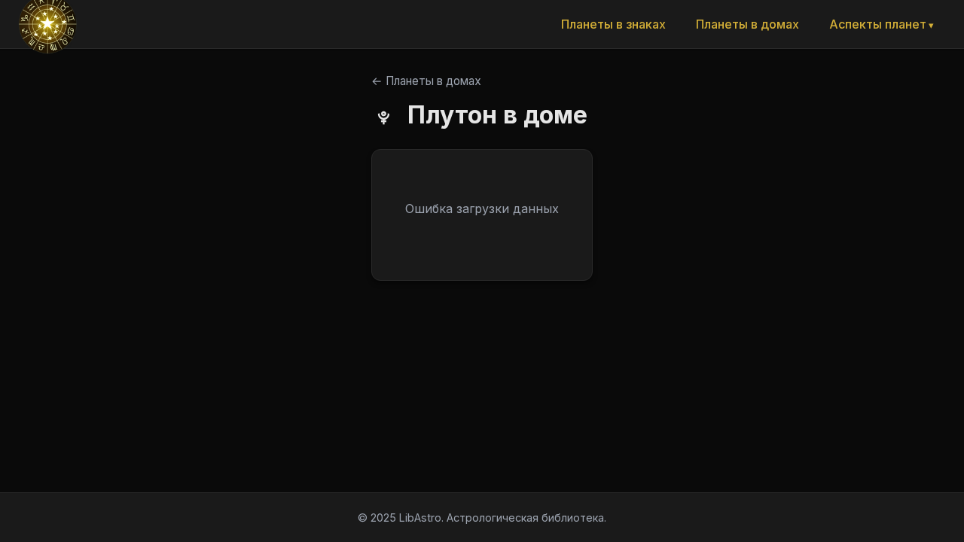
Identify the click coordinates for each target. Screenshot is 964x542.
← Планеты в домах (426, 81)
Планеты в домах (747, 24)
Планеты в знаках (613, 24)
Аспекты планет (877, 24)
